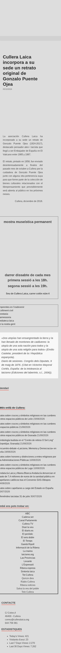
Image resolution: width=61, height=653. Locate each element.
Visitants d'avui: (17, 639)
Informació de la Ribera (27, 547)
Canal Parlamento (28, 520)
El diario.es (27, 530)
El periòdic (27, 534)
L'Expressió (28, 564)
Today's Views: (17, 636)
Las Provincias (27, 558)
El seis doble (27, 537)
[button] (30, 38)
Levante (28, 561)
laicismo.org (28, 554)
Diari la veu (27, 527)
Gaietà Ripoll (27, 544)
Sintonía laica (28, 571)
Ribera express (27, 568)
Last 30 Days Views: (19, 646)
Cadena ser (28, 517)
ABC (27, 513)
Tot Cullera (27, 575)
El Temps (27, 541)
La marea (27, 551)
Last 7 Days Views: (19, 643)
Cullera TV (27, 524)
